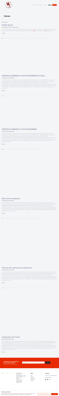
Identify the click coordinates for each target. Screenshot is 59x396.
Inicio (31, 375)
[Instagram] (49, 379)
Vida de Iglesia (33, 378)
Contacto (32, 380)
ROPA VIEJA (7, 25)
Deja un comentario (5, 27)
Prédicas (10, 77)
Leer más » (3, 33)
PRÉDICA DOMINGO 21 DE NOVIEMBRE (19, 129)
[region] (29, 393)
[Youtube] (45, 379)
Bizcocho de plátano (11, 198)
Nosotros (32, 376)
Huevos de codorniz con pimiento (17, 268)
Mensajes (32, 379)
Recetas (10, 27)
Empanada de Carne (11, 337)
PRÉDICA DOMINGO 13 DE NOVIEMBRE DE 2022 (23, 76)
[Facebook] (47, 379)
